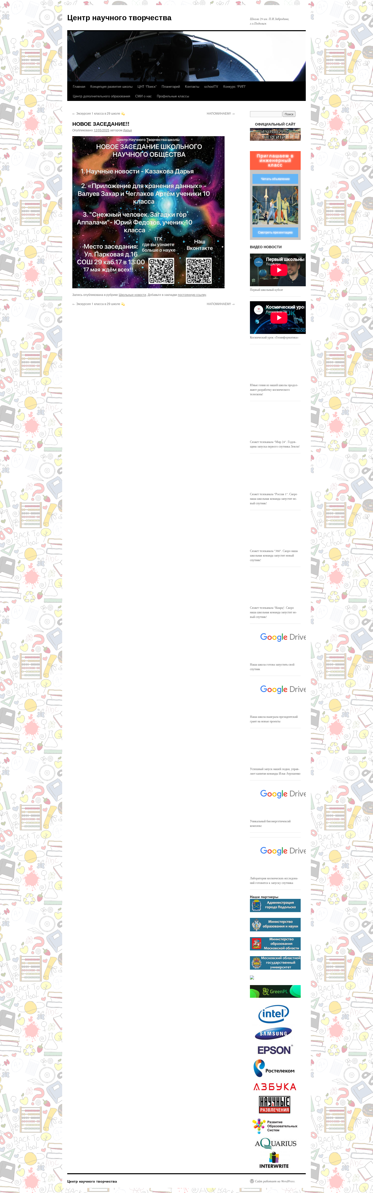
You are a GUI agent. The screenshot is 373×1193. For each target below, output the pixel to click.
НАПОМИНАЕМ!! (221, 113)
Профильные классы (173, 96)
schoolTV (211, 86)
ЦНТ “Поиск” (147, 86)
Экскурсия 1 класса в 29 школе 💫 (98, 113)
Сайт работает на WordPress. (275, 1181)
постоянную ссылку (192, 294)
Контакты (192, 86)
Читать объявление (275, 179)
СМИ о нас (143, 96)
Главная (79, 86)
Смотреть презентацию (275, 232)
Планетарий (171, 86)
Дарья (127, 130)
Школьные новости (132, 294)
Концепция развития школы (111, 86)
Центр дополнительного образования (101, 96)
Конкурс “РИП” (234, 86)
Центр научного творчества (119, 17)
